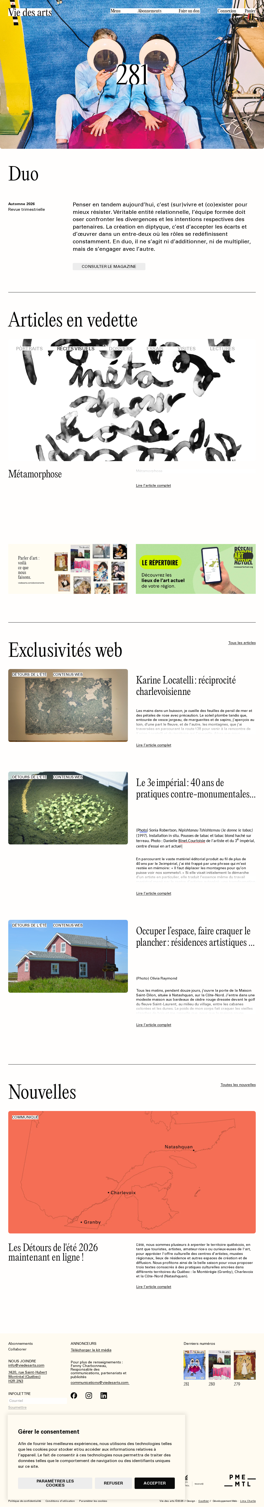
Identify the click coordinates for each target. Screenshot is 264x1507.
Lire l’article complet (153, 513)
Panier (250, 10)
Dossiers (121, 349)
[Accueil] (55, 12)
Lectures (222, 349)
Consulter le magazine (109, 266)
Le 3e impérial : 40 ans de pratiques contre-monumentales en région (193, 793)
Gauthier (203, 1501)
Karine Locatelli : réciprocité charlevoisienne (186, 685)
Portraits (29, 349)
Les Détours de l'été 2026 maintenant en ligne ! (53, 1252)
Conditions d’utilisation (60, 1501)
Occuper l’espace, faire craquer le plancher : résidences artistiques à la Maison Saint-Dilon (194, 942)
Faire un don (189, 10)
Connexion (227, 10)
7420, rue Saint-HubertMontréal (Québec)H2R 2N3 (27, 1376)
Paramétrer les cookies (55, 1483)
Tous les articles (242, 643)
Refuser (113, 1483)
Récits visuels (76, 349)
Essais (155, 349)
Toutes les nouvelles (238, 1085)
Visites (187, 349)
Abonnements (149, 10)
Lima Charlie (248, 1501)
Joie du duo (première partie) (59, 473)
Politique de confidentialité (24, 1501)
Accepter (155, 1483)
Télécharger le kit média (91, 1350)
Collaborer (17, 1349)
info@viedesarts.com (26, 1365)
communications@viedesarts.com (100, 1383)
